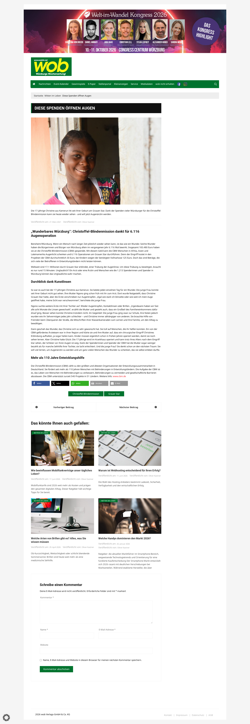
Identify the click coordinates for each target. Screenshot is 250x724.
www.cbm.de (119, 376)
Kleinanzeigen (121, 83)
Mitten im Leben (41, 433)
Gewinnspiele (78, 83)
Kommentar (47, 597)
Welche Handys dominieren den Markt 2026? (124, 538)
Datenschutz (198, 715)
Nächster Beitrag (128, 407)
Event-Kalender (61, 83)
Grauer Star (114, 393)
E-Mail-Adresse (107, 629)
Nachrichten (45, 83)
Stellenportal (105, 83)
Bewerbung (85, 7)
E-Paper (92, 83)
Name (44, 629)
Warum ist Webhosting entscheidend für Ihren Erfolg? (129, 470)
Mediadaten (36, 7)
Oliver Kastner (88, 222)
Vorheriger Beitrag (63, 407)
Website (44, 644)
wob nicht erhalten (51, 7)
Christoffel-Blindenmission (86, 393)
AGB (210, 715)
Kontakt (63, 7)
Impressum (74, 7)
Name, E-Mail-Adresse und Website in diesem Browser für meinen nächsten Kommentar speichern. (92, 660)
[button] (215, 84)
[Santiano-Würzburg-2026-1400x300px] (125, 31)
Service (134, 83)
